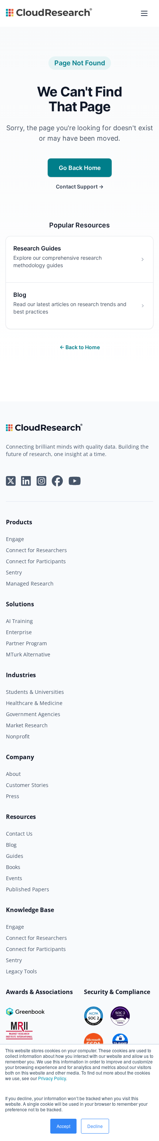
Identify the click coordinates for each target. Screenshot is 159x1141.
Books (13, 866)
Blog (11, 844)
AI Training (19, 620)
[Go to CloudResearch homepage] (49, 13)
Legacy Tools (21, 971)
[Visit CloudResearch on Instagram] (41, 480)
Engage (15, 538)
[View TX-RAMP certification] (120, 1042)
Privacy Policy (52, 1078)
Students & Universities (35, 691)
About (13, 773)
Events (14, 878)
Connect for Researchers (36, 550)
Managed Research (30, 583)
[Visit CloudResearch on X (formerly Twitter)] (11, 480)
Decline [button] (95, 1126)
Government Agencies (33, 714)
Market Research (27, 725)
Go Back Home (80, 167)
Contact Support (80, 186)
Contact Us (19, 833)
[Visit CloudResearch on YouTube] (74, 480)
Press (12, 796)
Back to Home (80, 347)
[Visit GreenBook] (26, 1011)
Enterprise (19, 632)
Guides (14, 855)
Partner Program (26, 643)
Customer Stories (27, 784)
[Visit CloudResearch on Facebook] (57, 480)
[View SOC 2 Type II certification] (120, 1016)
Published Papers (27, 889)
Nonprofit (18, 736)
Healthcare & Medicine (34, 702)
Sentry (14, 572)
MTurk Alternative (28, 654)
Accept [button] (63, 1126)
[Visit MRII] (19, 1030)
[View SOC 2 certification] (93, 1016)
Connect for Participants (36, 561)
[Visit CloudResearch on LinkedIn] (26, 480)
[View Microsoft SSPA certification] (93, 1042)
